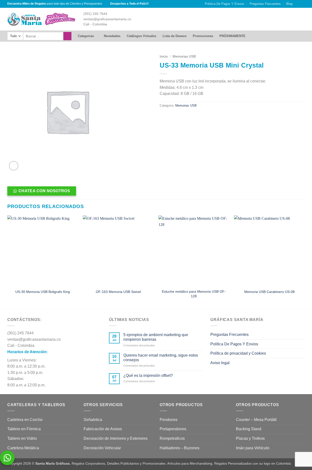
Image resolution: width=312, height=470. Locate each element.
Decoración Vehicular (102, 448)
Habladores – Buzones (179, 448)
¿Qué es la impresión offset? (148, 375)
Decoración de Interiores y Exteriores (115, 438)
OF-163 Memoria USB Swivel (118, 292)
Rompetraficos (172, 438)
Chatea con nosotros (44, 191)
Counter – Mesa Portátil (256, 420)
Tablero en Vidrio (22, 438)
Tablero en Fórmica (24, 429)
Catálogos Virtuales (141, 36)
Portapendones (173, 429)
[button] (14, 165)
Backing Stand (248, 429)
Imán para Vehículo (252, 448)
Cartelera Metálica (23, 448)
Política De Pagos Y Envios (224, 4)
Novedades (112, 36)
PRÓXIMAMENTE (232, 36)
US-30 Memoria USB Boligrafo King (42, 292)
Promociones (203, 36)
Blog (289, 4)
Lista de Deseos (174, 36)
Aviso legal (220, 363)
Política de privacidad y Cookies (238, 353)
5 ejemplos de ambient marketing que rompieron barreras (155, 337)
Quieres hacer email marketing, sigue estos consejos (160, 357)
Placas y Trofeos (250, 438)
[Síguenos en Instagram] (297, 4)
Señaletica (93, 420)
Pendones (168, 420)
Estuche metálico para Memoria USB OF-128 (194, 294)
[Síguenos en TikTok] (302, 4)
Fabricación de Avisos (103, 429)
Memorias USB (184, 56)
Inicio (164, 56)
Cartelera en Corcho (24, 420)
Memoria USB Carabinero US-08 (269, 292)
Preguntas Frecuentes (265, 4)
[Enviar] (67, 36)
